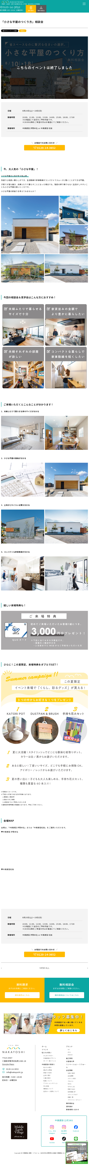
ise (69, 1049)
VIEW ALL (44, 968)
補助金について (48, 1089)
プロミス (70, 1081)
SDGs (69, 1084)
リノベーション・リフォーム (76, 1065)
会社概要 (70, 1076)
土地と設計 (46, 1075)
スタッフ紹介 (72, 1078)
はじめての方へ (48, 1055)
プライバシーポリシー (75, 1100)
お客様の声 (70, 1061)
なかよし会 (71, 1086)
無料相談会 (41, 10)
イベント (45, 1049)
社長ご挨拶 (71, 1073)
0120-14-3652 (11, 7)
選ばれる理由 (47, 1070)
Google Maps (8, 1064)
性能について (47, 1081)
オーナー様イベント (49, 1061)
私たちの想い (47, 1052)
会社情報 (69, 1070)
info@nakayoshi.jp (14, 1072)
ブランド (69, 1046)
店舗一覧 (70, 1097)
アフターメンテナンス (50, 1083)
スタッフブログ (73, 1094)
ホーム (44, 1046)
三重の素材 (46, 1078)
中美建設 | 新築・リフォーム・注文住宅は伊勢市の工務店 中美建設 (42, 1153)
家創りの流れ (47, 1073)
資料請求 (31, 10)
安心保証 (46, 1086)
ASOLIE (70, 1055)
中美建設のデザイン (49, 1058)
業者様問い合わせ (72, 1109)
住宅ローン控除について (51, 1091)
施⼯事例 (69, 1058)
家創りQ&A (71, 1089)
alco (69, 1052)
